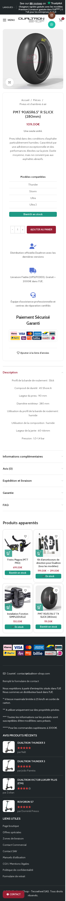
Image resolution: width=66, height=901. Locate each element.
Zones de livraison (13, 838)
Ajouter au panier (41, 229)
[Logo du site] (31, 19)
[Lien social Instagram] (51, 15)
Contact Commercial (14, 844)
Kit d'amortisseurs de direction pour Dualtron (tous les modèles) (48, 562)
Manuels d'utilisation (14, 857)
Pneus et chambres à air (33, 104)
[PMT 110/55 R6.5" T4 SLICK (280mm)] (48, 598)
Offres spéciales (12, 832)
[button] (8, 553)
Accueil (25, 100)
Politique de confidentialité (18, 870)
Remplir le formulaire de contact (21, 681)
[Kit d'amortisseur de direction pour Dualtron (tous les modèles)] (48, 544)
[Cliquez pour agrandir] (10, 82)
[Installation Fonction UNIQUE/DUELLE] (17, 598)
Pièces (37, 100)
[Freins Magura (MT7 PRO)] (17, 544)
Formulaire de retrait (14, 876)
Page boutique (11, 826)
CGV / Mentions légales (16, 863)
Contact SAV (10, 851)
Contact (15, 894)
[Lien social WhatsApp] (51, 24)
